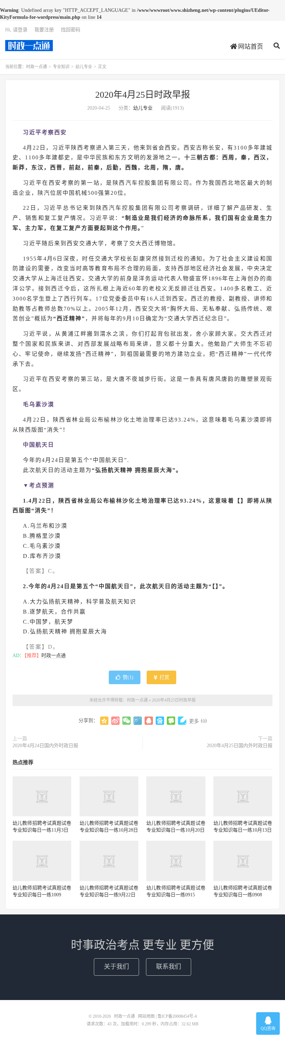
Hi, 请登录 (16, 29)
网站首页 (249, 46)
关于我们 (116, 966)
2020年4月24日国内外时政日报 (45, 745)
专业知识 (61, 66)
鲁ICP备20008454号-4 (177, 1016)
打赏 (163, 677)
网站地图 (146, 1016)
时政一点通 (29, 45)
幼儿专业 (83, 66)
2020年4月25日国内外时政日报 (239, 745)
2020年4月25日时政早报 (142, 95)
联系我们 (168, 966)
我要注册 (44, 29)
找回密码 (70, 29)
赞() (128, 677)
